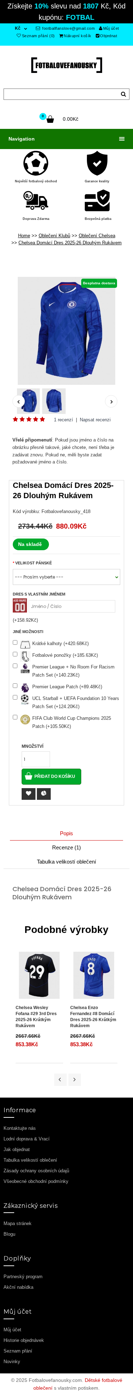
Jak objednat (17, 1149)
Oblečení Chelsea (97, 235)
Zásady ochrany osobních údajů (36, 1170)
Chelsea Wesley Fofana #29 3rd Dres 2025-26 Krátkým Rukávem (36, 1016)
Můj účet (111, 28)
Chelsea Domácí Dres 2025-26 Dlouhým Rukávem (70, 242)
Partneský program (23, 1276)
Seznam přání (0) (38, 36)
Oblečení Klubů (54, 235)
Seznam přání (18, 1351)
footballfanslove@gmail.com (68, 28)
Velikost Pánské (33, 563)
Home (24, 235)
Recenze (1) (66, 847)
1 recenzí (63, 419)
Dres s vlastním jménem (39, 594)
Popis (66, 833)
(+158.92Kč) (25, 620)
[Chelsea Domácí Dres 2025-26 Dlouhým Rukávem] (66, 331)
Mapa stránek (18, 1223)
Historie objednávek (24, 1340)
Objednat (108, 36)
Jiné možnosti (28, 632)
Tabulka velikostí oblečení (66, 862)
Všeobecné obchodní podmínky (36, 1181)
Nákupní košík (78, 36)
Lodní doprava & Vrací (27, 1138)
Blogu (9, 1234)
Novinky (12, 1361)
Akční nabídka (18, 1287)
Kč (18, 28)
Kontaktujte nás (20, 1128)
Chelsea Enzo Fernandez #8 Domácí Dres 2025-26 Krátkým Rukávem (93, 1016)
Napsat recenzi (95, 419)
